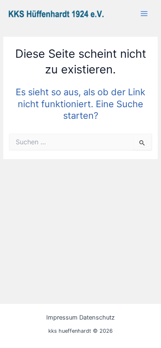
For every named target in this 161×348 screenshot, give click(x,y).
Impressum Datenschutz (80, 317)
